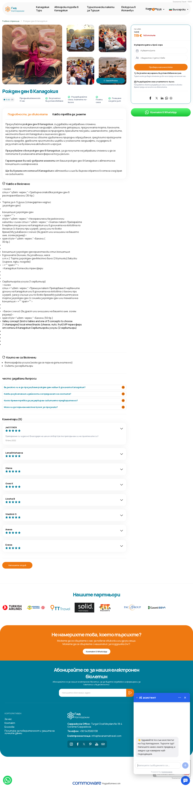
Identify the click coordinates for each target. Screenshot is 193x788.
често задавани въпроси (19, 378)
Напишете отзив (17, 565)
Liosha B (10, 498)
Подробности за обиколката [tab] (28, 114)
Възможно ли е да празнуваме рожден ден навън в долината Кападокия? (44, 387)
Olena (8, 468)
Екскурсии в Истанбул (128, 8)
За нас (8, 719)
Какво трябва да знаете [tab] (69, 114)
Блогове (9, 727)
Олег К (9, 483)
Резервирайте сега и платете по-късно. (155, 81)
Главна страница (10, 21)
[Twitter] (84, 744)
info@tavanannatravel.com (94, 736)
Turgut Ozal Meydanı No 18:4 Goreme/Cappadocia (94, 725)
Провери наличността (160, 67)
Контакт (10, 723)
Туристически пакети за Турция (100, 8)
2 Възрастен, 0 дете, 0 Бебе (153, 58)
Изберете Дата (148, 50)
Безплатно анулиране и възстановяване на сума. (159, 73)
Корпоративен (13, 713)
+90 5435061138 (82, 731)
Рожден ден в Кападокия (35, 21)
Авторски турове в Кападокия (66, 8)
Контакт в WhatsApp (163, 112)
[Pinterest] (90, 744)
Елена (8, 544)
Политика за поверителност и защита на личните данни (30, 732)
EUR (159, 9)
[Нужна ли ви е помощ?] (185, 780)
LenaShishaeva (14, 452)
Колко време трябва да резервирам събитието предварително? (41, 400)
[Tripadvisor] (103, 744)
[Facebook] (77, 744)
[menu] (179, 697)
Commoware (166, 772)
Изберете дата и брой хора (148, 44)
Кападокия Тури (42, 8)
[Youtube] (96, 744)
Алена (8, 529)
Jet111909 (11, 427)
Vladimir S (11, 514)
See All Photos (112, 80)
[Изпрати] (185, 765)
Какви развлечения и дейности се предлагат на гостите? (37, 393)
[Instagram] (71, 744)
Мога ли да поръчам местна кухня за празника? (31, 407)
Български (179, 9)
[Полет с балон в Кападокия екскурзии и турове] (15, 9)
